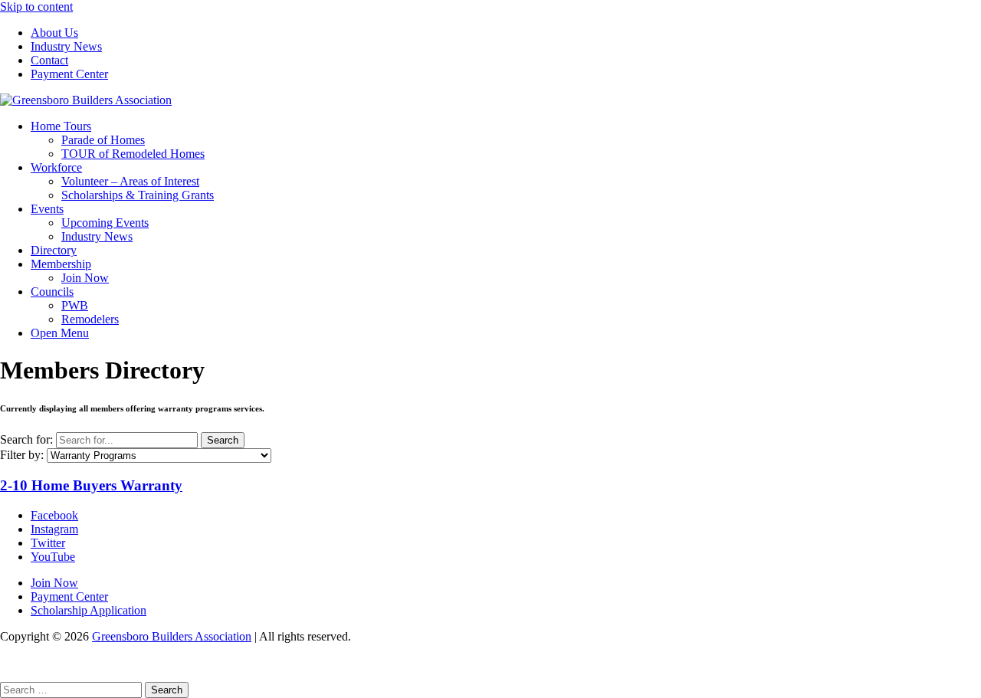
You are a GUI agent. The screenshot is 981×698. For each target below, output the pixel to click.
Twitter (48, 542)
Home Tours (61, 126)
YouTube (53, 556)
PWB (74, 305)
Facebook (54, 515)
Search (222, 440)
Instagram (54, 529)
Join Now (85, 277)
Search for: (26, 439)
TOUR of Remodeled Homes (133, 153)
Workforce (56, 167)
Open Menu (60, 332)
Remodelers (90, 319)
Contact (49, 60)
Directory (54, 250)
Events (47, 208)
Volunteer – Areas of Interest (130, 181)
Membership (61, 263)
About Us (54, 32)
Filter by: (22, 454)
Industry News (66, 46)
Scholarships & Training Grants (137, 195)
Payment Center (69, 73)
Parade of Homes (103, 139)
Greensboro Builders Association (171, 636)
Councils (52, 291)
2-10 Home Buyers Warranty (91, 485)
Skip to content (36, 6)
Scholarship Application (88, 610)
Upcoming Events (105, 222)
